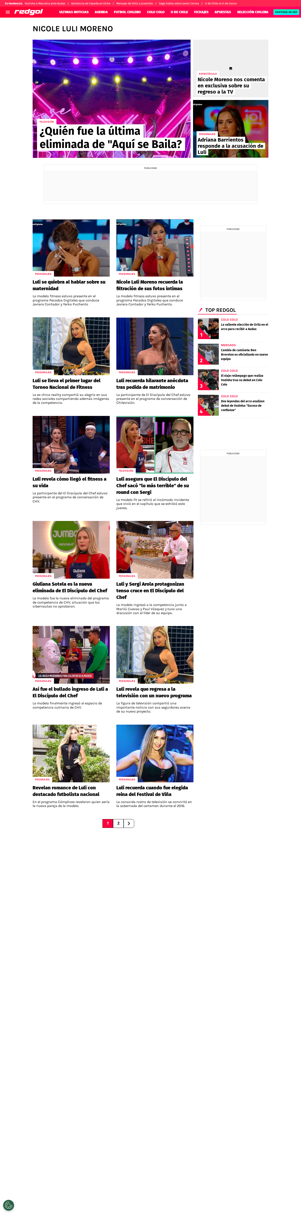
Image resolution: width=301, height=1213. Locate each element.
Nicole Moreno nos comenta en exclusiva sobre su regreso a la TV (231, 85)
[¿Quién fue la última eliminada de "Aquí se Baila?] (112, 99)
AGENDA (101, 12)
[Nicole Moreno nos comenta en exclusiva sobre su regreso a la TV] (230, 68)
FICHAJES (201, 12)
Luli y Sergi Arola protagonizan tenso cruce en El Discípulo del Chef (150, 590)
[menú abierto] (7, 12)
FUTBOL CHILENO (127, 12)
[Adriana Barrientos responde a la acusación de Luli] (230, 129)
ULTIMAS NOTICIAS (74, 12)
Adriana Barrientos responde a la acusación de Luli (230, 146)
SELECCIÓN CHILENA (252, 12)
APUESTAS (223, 12)
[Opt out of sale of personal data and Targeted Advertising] (8, 1205)
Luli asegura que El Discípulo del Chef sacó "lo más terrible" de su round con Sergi (152, 485)
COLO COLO (156, 12)
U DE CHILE (179, 12)
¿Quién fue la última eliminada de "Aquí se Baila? (111, 137)
